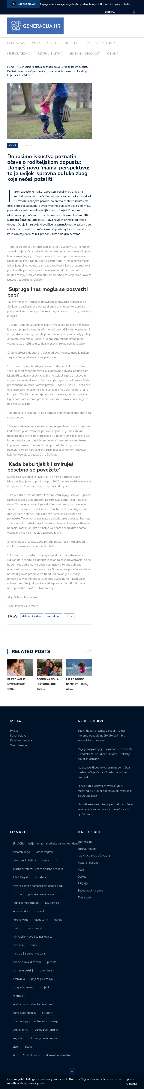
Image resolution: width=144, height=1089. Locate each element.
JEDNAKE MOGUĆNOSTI (85, 53)
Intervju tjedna (87, 849)
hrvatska (40, 877)
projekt (44, 987)
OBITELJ (52, 43)
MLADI (36, 43)
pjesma (51, 962)
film (58, 860)
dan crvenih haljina (24, 860)
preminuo (19, 979)
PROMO (83, 883)
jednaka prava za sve (41, 894)
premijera (46, 970)
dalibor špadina (31, 616)
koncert (39, 911)
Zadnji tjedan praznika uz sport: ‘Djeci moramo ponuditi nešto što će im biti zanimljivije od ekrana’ (101, 735)
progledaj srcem (23, 987)
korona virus (20, 920)
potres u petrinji (23, 970)
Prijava (14, 731)
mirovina (18, 945)
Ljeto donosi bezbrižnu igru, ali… (77, 684)
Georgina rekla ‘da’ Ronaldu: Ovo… (48, 684)
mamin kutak (35, 928)
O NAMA (112, 53)
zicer (16, 1047)
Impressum (85, 842)
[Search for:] (116, 11)
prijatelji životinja (42, 979)
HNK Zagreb (21, 877)
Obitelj (12, 145)
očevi (69, 616)
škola (28, 1047)
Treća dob (84, 897)
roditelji (18, 996)
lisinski (58, 920)
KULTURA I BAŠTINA (50, 53)
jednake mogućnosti (26, 903)
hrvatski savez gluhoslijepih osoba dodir (38, 886)
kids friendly (20, 911)
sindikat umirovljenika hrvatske (32, 1004)
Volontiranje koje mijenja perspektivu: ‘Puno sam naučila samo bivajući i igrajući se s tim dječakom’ (105, 809)
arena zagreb (44, 852)
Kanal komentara (21, 740)
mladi (33, 945)
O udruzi (131, 1084)
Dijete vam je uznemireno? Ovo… (16, 684)
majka (16, 928)
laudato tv (41, 920)
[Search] (134, 11)
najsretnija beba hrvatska (29, 953)
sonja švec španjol (24, 1013)
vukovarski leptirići (46, 1030)
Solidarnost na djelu (90, 890)
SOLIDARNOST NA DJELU (103, 43)
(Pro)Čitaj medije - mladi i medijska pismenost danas (46, 843)
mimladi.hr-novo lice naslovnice (32, 937)
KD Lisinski (52, 903)
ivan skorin (53, 616)
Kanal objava (18, 735)
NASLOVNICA (16, 43)
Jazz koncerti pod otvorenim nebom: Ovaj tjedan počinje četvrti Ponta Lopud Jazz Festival (104, 772)
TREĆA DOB (72, 43)
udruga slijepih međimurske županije (35, 1021)
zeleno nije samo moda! (43, 1038)
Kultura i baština (88, 863)
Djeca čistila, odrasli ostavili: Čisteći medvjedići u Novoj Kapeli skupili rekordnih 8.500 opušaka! (105, 791)
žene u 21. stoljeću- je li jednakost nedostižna (42, 1055)
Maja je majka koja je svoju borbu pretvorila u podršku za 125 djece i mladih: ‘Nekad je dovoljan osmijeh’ (85, 6)
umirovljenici (20, 1030)
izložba (17, 894)
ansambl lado (21, 852)
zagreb (17, 1038)
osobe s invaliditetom (27, 962)
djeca (45, 860)
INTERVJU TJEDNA (18, 53)
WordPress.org (19, 745)
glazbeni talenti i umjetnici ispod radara (38, 869)
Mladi (81, 870)
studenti (47, 1013)
